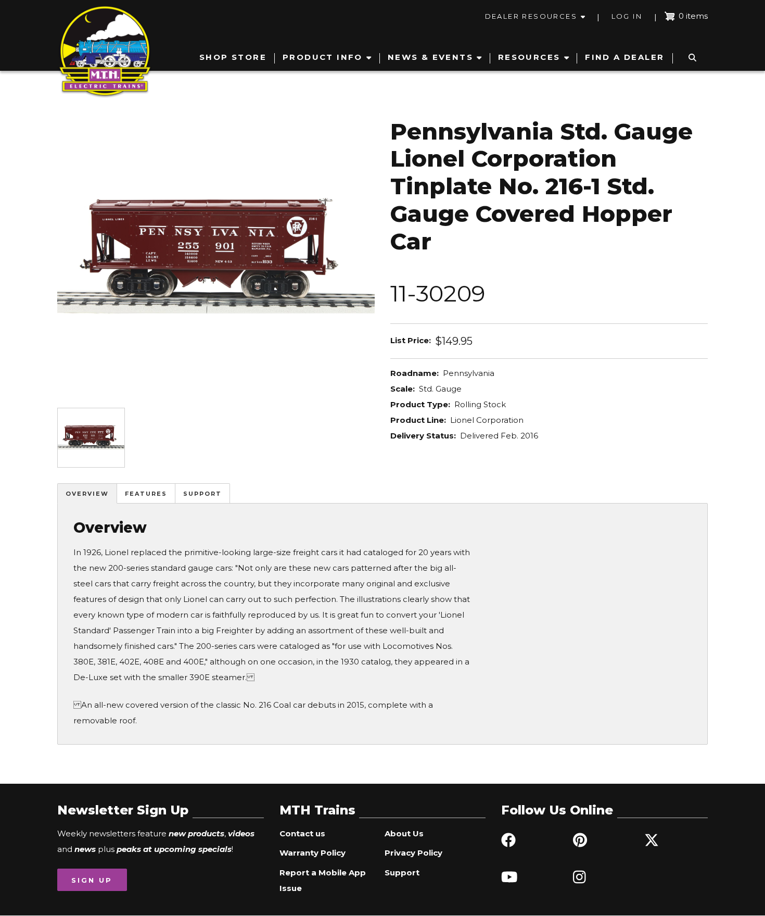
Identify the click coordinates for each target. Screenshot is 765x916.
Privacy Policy (413, 853)
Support (202, 493)
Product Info (323, 57)
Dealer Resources (531, 16)
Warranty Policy (312, 853)
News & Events (430, 57)
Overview (87, 493)
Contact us (302, 833)
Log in (626, 16)
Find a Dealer (624, 57)
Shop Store (232, 57)
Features (146, 493)
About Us (404, 833)
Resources (529, 57)
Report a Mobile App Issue (322, 880)
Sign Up (91, 880)
